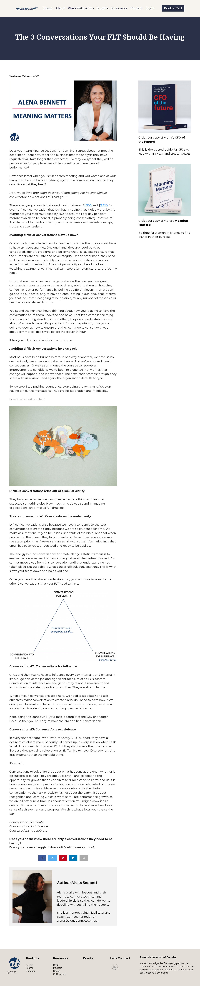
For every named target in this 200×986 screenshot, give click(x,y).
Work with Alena (81, 8)
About (60, 8)
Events (102, 8)
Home (47, 8)
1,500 (88, 205)
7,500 (104, 205)
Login (150, 8)
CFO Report (59, 974)
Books (56, 971)
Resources (119, 8)
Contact (136, 8)
